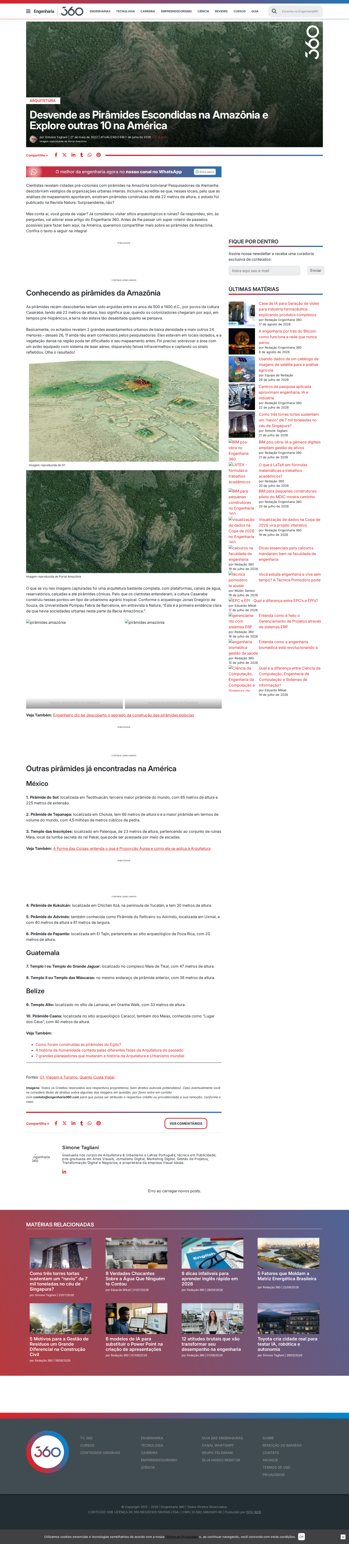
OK (301, 1537)
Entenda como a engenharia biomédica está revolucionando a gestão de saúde (273, 647)
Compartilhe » (37, 155)
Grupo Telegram (217, 1453)
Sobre (268, 1438)
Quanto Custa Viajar (97, 1077)
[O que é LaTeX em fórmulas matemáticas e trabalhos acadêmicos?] (242, 473)
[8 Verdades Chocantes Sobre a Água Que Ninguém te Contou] (136, 1253)
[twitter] (64, 155)
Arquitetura (43, 100)
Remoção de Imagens (282, 1445)
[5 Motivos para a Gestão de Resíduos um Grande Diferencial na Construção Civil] (60, 1318)
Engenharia (152, 1438)
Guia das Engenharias (222, 1438)
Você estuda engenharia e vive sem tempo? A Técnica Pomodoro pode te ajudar (275, 580)
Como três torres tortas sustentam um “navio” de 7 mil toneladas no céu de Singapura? (289, 420)
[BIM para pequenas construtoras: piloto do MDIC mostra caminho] (242, 502)
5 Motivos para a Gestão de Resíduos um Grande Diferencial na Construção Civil (59, 1346)
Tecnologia (125, 11)
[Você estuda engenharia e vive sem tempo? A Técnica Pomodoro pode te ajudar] (242, 577)
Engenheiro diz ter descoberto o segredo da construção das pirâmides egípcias (123, 715)
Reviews (221, 11)
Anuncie (270, 1460)
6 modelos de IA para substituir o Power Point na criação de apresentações (134, 1344)
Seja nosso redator (221, 1460)
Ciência (203, 11)
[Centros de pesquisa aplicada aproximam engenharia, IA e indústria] (242, 397)
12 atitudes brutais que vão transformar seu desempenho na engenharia (211, 1344)
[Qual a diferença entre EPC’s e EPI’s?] (239, 600)
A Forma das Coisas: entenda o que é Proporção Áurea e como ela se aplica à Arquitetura (132, 848)
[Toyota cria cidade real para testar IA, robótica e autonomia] (288, 1318)
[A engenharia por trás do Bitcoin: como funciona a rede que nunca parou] (242, 342)
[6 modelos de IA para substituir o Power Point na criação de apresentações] (136, 1318)
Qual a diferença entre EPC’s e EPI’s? (286, 600)
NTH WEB (253, 1512)
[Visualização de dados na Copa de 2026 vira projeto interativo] (242, 531)
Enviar (315, 270)
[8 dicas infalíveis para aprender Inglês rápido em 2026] (212, 1253)
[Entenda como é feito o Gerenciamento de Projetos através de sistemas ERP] (242, 621)
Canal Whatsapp (218, 1445)
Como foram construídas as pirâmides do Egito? (78, 1044)
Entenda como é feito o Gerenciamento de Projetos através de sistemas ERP (290, 621)
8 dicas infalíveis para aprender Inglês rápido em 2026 (210, 1279)
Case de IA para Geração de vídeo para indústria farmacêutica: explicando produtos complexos (289, 309)
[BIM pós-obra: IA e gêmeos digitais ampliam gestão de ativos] (242, 450)
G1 (42, 1077)
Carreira (148, 11)
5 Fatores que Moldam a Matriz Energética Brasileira (287, 1276)
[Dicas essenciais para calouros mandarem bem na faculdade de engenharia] (242, 553)
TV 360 (86, 1438)
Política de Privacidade (181, 1537)
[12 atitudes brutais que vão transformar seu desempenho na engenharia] (212, 1318)
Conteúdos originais (100, 1453)
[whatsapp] (73, 155)
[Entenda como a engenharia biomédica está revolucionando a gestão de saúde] (242, 644)
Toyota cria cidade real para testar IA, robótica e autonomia (287, 1344)
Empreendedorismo (176, 11)
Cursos (240, 11)
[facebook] (56, 155)
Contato (271, 1453)
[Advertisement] (124, 261)
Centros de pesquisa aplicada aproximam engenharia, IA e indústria (285, 392)
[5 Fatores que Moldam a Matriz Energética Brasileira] (288, 1253)
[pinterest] (98, 155)
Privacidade (274, 1475)
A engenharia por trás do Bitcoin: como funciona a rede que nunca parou (288, 337)
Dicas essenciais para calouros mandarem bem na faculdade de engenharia (287, 554)
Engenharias (100, 11)
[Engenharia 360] (59, 11)
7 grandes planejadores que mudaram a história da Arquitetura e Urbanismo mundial (110, 1055)
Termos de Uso (276, 1467)
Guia (255, 11)
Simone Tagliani (80, 1147)
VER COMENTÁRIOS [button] (186, 1123)
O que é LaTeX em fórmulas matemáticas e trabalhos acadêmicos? (283, 470)
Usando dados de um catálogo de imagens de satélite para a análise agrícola (289, 364)
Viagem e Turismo (62, 1077)
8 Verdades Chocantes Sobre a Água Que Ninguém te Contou (135, 1279)
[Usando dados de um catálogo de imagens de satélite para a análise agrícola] (242, 370)
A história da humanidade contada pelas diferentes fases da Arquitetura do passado (110, 1050)
